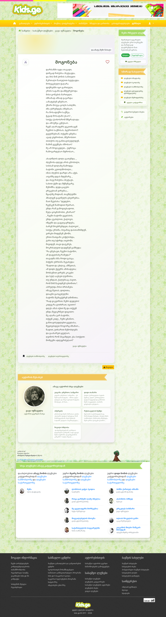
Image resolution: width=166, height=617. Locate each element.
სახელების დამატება (131, 576)
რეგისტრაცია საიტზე (19, 573)
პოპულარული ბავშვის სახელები (135, 570)
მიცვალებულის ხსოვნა (83, 518)
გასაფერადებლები (121, 23)
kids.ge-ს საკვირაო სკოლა (59, 576)
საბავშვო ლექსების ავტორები (97, 585)
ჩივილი (109, 367)
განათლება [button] (25, 23)
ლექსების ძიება (91, 588)
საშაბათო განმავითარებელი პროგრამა (64, 573)
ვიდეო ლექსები (91, 591)
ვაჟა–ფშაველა (63, 30)
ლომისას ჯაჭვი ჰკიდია (83, 489)
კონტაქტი (15, 579)
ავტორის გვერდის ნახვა (34, 414)
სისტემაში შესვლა (18, 584)
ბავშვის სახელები (129, 563)
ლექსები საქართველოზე (58, 356)
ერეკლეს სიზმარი (125, 508)
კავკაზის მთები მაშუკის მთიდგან (128, 528)
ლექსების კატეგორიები (95, 582)
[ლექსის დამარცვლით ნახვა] (25, 62)
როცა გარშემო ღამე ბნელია (86, 499)
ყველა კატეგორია (135, 102)
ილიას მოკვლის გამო (127, 518)
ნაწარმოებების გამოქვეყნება (97, 566)
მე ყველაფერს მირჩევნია (85, 508)
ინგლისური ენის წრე (56, 585)
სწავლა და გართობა (99, 23)
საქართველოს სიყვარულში (86, 528)
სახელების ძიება (129, 566)
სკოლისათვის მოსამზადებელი (61, 570)
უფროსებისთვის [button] (42, 23)
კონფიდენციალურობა (20, 566)
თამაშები (83, 23)
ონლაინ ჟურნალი (129, 587)
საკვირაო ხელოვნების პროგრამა (62, 579)
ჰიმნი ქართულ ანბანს (127, 489)
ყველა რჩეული (134, 61)
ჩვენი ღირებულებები (20, 563)
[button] (151, 23)
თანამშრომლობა (18, 570)
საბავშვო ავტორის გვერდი (96, 563)
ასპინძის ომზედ (124, 499)
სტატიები (126, 593)
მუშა (29, 489)
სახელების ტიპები (129, 573)
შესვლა (125, 55)
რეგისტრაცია (137, 55)
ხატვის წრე (52, 582)
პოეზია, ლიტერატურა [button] (64, 23)
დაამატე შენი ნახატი (101, 50)
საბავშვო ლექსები (43, 30)
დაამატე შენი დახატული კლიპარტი (30, 459)
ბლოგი (125, 590)
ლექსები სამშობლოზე (35, 356)
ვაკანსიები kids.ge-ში (20, 576)
